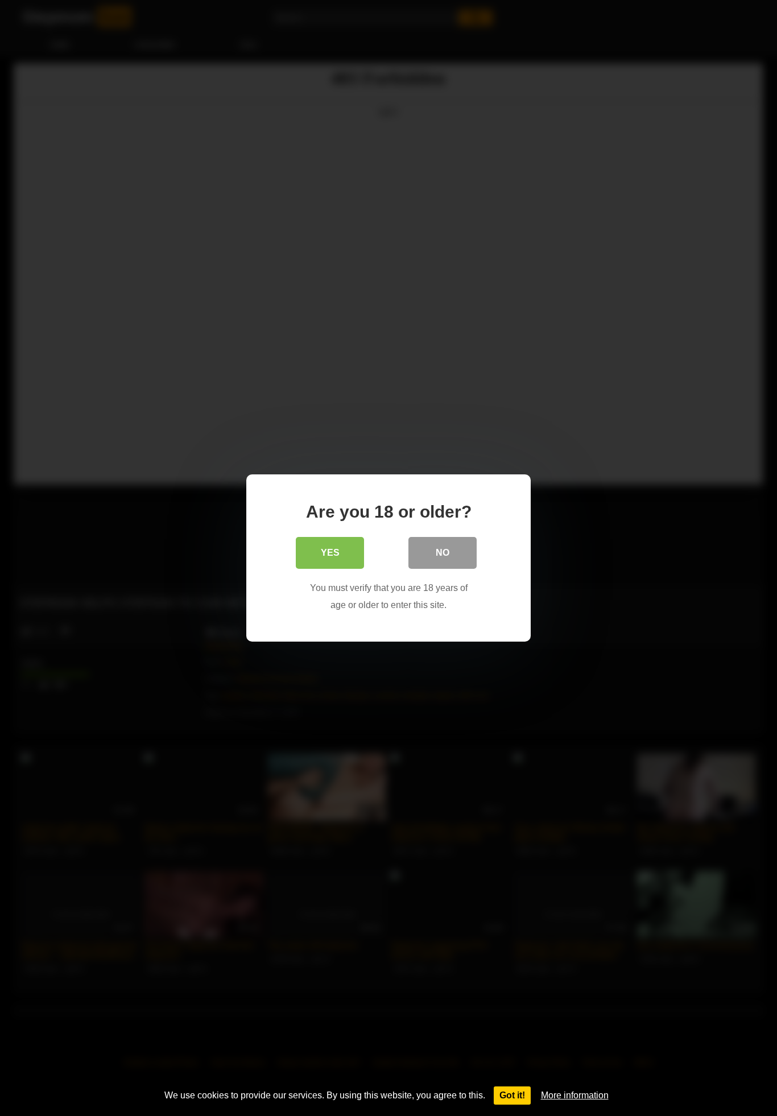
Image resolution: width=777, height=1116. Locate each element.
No (442, 552)
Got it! (512, 1095)
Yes (330, 552)
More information (575, 1095)
